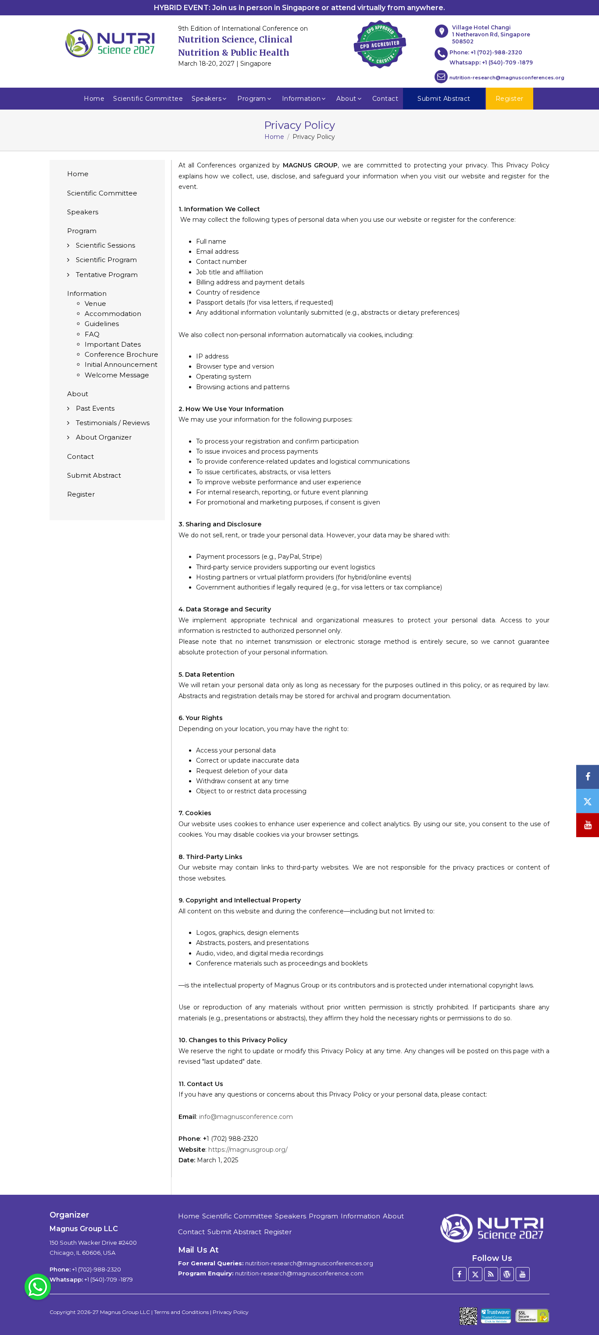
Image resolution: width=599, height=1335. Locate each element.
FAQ (92, 334)
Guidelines (102, 324)
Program (251, 99)
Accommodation (113, 313)
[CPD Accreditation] (379, 42)
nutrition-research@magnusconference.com (299, 1273)
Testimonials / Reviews (113, 423)
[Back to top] (579, 1304)
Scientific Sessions (105, 245)
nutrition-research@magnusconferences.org (506, 78)
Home (94, 99)
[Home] (492, 1224)
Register (81, 494)
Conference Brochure (121, 354)
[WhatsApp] (38, 1286)
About (346, 99)
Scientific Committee (148, 99)
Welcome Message (117, 375)
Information (301, 99)
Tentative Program (107, 274)
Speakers (206, 99)
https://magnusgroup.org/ (248, 1150)
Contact (385, 99)
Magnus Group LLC (125, 1312)
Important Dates (113, 344)
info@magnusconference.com (246, 1117)
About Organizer (104, 437)
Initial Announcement (121, 364)
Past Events (95, 408)
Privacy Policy (231, 1312)
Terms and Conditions (181, 1312)
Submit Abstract (94, 475)
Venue (95, 303)
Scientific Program (106, 260)
